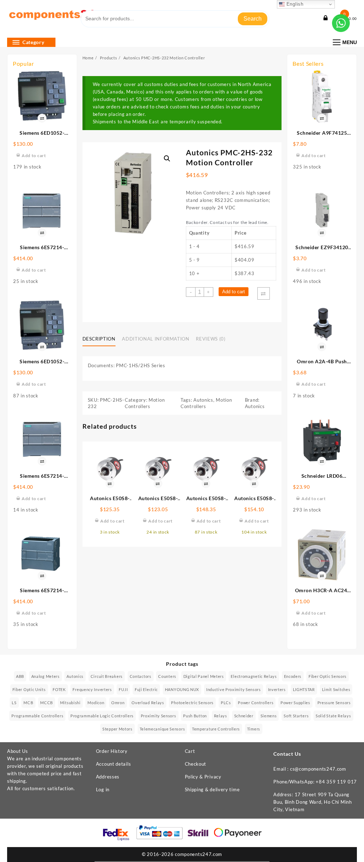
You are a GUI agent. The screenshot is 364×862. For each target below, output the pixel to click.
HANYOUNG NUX (182, 689)
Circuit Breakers (107, 676)
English (294, 4)
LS (14, 702)
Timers (253, 729)
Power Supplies (295, 702)
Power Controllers (255, 702)
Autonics (203, 400)
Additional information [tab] (155, 339)
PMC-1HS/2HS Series (140, 365)
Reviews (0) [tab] (210, 339)
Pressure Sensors (334, 702)
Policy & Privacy (203, 777)
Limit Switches (336, 689)
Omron (118, 702)
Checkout (196, 764)
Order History (112, 751)
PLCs (226, 702)
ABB (20, 676)
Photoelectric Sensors (192, 702)
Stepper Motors (117, 729)
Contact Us (287, 754)
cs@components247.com (318, 769)
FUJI (123, 689)
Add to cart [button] (34, 155)
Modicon (95, 702)
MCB (28, 702)
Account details (113, 764)
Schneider (243, 715)
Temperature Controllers (216, 729)
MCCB (46, 702)
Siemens (269, 715)
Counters (167, 676)
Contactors (140, 676)
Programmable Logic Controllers (102, 715)
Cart (190, 751)
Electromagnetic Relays (254, 676)
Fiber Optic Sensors (328, 676)
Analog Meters (45, 676)
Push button (195, 715)
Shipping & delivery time (212, 789)
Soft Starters (296, 715)
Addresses (107, 777)
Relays (220, 715)
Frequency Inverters (92, 689)
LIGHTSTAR (304, 689)
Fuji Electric (146, 689)
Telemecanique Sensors (162, 729)
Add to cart (233, 291)
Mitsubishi (70, 702)
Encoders (293, 676)
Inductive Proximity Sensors (233, 689)
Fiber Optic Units (29, 689)
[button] (167, 158)
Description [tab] (99, 339)
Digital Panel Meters (203, 676)
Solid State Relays (333, 715)
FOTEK (59, 689)
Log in (102, 789)
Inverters (277, 689)
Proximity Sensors (158, 715)
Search (252, 19)
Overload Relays (148, 702)
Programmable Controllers (37, 715)
